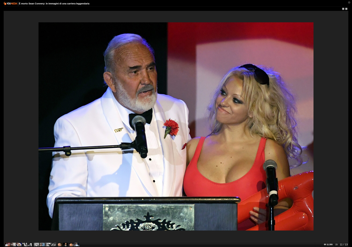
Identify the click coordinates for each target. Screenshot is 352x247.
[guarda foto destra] (210, 126)
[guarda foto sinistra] (38, 126)
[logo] (10, 3)
